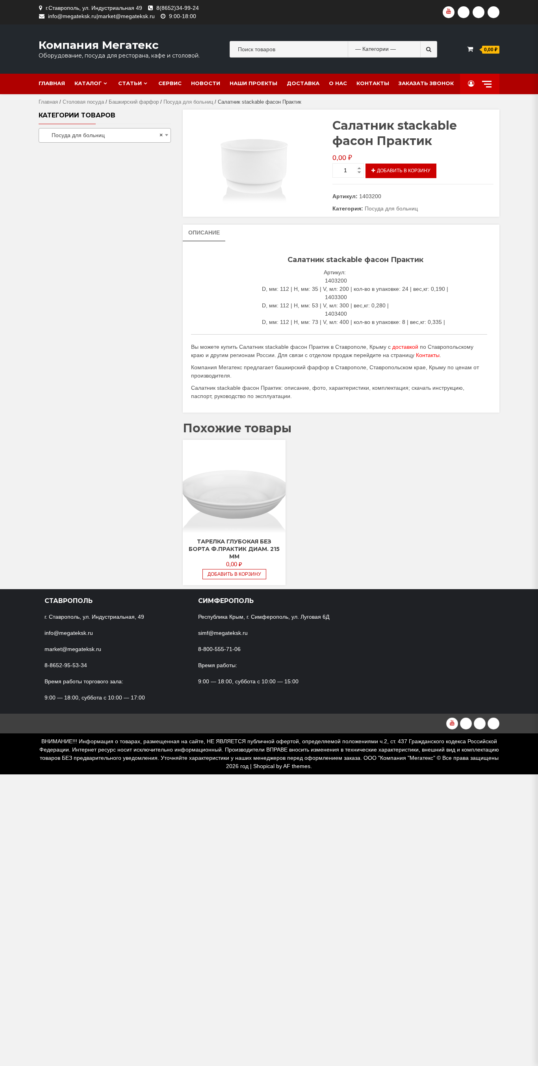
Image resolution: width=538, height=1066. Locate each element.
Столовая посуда (83, 102)
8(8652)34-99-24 (177, 8)
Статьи (130, 83)
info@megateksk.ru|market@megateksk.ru (101, 16)
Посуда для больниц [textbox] (102, 135)
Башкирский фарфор (134, 102)
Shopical (264, 766)
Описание (204, 232)
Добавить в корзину (403, 170)
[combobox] (105, 135)
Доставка (303, 83)
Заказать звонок (426, 83)
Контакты (372, 83)
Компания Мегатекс (99, 45)
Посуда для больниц (188, 102)
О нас (338, 83)
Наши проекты (253, 83)
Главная (52, 83)
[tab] (204, 233)
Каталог (88, 83)
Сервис (170, 83)
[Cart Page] (470, 49)
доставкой (405, 347)
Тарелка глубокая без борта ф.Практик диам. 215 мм (234, 549)
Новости (205, 83)
